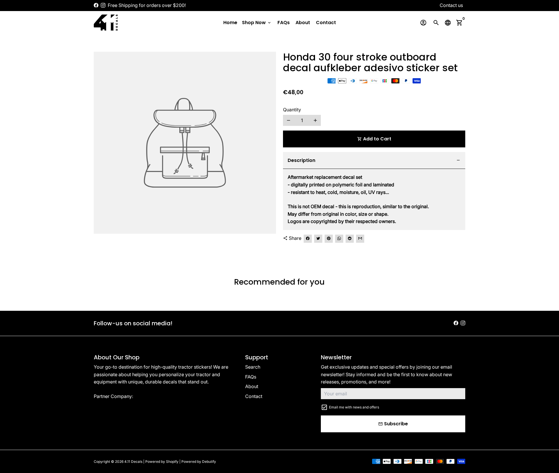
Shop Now (257, 22)
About (303, 22)
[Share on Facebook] (308, 239)
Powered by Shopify (161, 461)
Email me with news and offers (354, 407)
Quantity (292, 110)
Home (230, 22)
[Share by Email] (360, 239)
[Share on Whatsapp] (339, 239)
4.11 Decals (133, 461)
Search (252, 367)
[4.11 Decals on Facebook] (96, 5)
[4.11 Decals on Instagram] (103, 5)
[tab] (374, 160)
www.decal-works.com (159, 396)
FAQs (283, 22)
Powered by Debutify (198, 461)
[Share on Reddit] (350, 239)
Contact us (451, 5)
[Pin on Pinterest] (329, 239)
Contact (326, 22)
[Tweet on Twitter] (318, 239)
